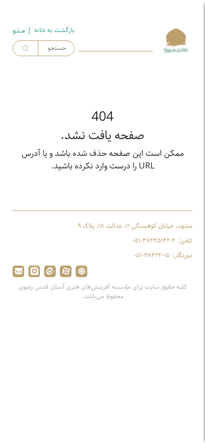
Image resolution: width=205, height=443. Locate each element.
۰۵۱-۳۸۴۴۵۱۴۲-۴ (154, 241)
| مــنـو (22, 30)
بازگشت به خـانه (54, 30)
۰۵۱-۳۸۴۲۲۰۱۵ (152, 255)
